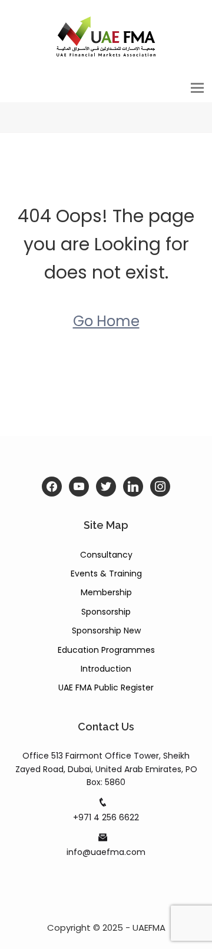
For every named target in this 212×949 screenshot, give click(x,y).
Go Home (106, 321)
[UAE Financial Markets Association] (106, 36)
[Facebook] (52, 487)
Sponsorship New (106, 630)
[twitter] (106, 487)
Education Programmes (106, 650)
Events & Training (106, 573)
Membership (106, 592)
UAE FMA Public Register (106, 687)
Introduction (106, 669)
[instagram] (160, 487)
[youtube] (79, 487)
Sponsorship (106, 612)
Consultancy (106, 555)
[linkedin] (133, 487)
